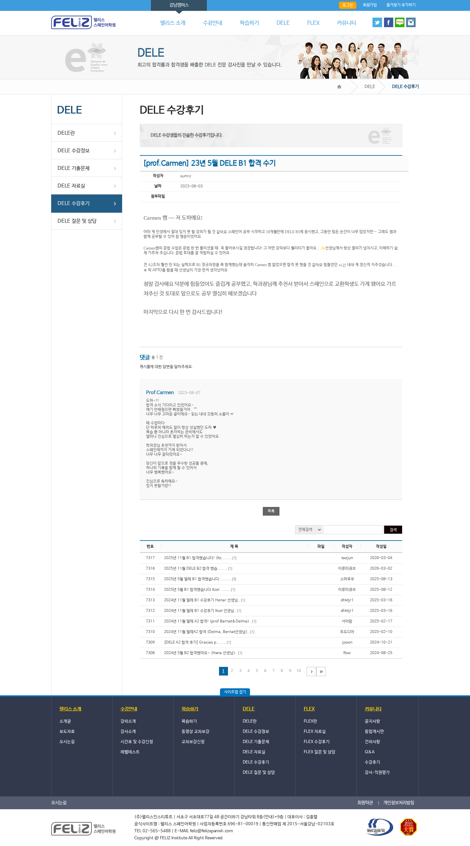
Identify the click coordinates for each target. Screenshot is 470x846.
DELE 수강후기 (74, 204)
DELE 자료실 (71, 186)
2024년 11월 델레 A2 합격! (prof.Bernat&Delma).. (210, 621)
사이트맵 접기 (235, 692)
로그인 (347, 5)
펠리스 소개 (172, 23)
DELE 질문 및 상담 (77, 221)
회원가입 (370, 5)
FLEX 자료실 (315, 731)
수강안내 (212, 23)
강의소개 (128, 721)
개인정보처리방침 (398, 802)
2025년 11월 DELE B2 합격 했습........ (198, 568)
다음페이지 (311, 671)
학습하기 (249, 23)
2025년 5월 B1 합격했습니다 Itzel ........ (200, 590)
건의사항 (372, 741)
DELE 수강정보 (74, 151)
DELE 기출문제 (74, 168)
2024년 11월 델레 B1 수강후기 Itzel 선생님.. (203, 611)
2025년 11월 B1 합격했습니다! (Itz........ (200, 558)
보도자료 (67, 731)
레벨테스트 (130, 752)
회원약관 (365, 802)
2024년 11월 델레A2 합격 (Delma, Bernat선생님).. (209, 632)
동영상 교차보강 (195, 731)
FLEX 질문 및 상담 (319, 752)
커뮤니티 (346, 23)
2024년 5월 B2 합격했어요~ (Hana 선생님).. (203, 653)
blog (399, 22)
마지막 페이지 (321, 671)
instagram (411, 22)
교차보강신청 (193, 741)
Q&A (369, 752)
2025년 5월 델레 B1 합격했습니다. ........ (200, 579)
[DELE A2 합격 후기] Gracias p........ (197, 642)
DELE (283, 23)
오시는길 (67, 741)
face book (388, 22)
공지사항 (372, 721)
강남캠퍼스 (179, 5)
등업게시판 (374, 731)
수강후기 (372, 762)
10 (298, 671)
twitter (377, 22)
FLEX (313, 23)
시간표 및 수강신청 (137, 741)
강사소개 (128, 731)
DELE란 (66, 133)
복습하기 (189, 721)
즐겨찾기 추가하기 (401, 5)
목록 (271, 511)
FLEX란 (310, 721)
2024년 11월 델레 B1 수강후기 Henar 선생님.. (205, 600)
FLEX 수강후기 (317, 741)
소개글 (65, 721)
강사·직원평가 (377, 772)
